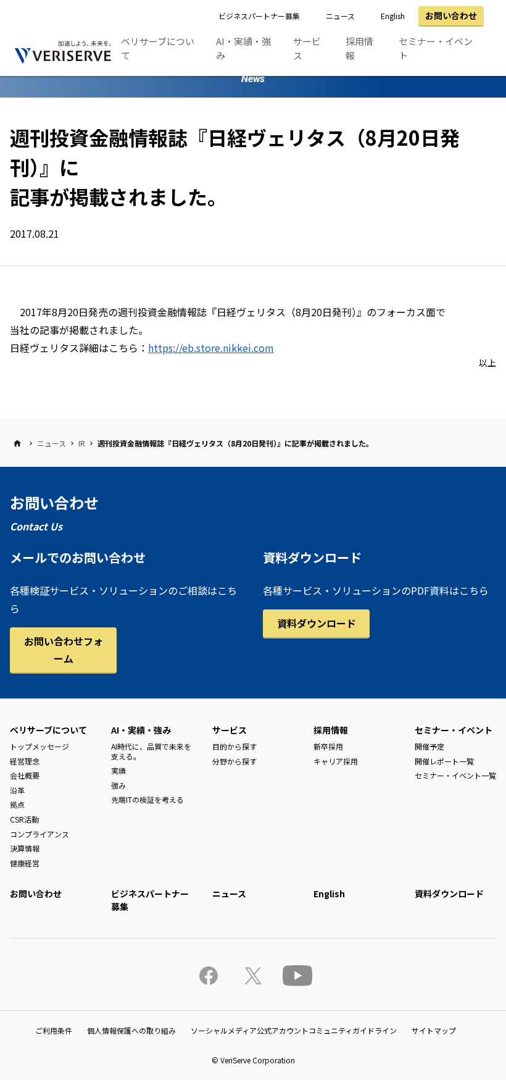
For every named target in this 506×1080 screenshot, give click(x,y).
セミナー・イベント (436, 48)
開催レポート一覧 (444, 761)
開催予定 (429, 746)
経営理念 (24, 761)
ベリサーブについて (157, 48)
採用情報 (359, 48)
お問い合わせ (451, 15)
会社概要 (24, 775)
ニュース (340, 15)
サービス (307, 48)
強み (118, 785)
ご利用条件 (53, 1030)
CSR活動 (24, 819)
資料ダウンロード (316, 623)
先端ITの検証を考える (147, 799)
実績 (118, 770)
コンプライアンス (39, 834)
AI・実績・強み (243, 48)
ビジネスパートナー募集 (259, 15)
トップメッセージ (39, 746)
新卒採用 (328, 746)
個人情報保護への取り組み (131, 1030)
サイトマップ (434, 1030)
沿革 (17, 790)
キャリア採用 (335, 761)
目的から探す (234, 746)
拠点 (17, 804)
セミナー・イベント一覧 (455, 775)
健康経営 (24, 863)
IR (81, 443)
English (393, 15)
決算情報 (24, 848)
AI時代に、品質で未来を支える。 (151, 751)
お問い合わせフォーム (63, 650)
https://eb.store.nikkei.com (211, 347)
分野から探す (234, 761)
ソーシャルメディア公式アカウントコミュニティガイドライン (294, 1030)
